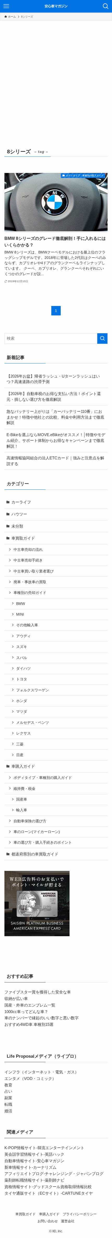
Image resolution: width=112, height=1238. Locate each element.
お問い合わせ (48, 1221)
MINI (20, 614)
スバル (21, 658)
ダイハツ (23, 668)
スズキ (21, 647)
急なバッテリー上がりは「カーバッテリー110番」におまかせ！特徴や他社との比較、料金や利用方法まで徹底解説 (55, 417)
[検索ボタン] (105, 6)
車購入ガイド (23, 766)
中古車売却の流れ (28, 549)
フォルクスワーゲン (32, 690)
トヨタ (21, 679)
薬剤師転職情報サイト (23, 1180)
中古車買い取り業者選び (34, 571)
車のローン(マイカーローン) (37, 832)
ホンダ (21, 701)
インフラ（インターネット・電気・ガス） (41, 1072)
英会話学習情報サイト (23, 1154)
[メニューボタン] (6, 6)
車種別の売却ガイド (30, 593)
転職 (8, 1104)
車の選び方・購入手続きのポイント (43, 842)
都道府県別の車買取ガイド (34, 854)
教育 (8, 1085)
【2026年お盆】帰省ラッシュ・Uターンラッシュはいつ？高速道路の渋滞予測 (53, 379)
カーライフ (21, 502)
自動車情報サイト (20, 1161)
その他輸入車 (27, 625)
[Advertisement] (56, 80)
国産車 (21, 799)
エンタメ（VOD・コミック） (30, 1078)
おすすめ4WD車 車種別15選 (28, 1024)
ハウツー (19, 514)
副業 (8, 1098)
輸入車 (21, 810)
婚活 (8, 1111)
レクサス (23, 733)
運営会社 (67, 1221)
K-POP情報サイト (20, 1148)
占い (8, 1091)
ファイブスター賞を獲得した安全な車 (37, 992)
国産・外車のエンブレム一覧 (29, 1005)
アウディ (23, 636)
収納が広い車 (16, 998)
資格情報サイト (18, 1186)
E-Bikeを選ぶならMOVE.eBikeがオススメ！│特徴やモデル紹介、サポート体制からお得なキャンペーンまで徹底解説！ (56, 440)
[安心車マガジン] (56, 6)
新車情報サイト (18, 1167)
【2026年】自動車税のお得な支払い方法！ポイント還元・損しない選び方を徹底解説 (54, 396)
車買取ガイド (23, 538)
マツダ (21, 711)
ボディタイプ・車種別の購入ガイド (43, 778)
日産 (19, 755)
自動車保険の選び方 (30, 821)
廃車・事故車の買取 (30, 582)
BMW (20, 603)
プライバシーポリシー (80, 1214)
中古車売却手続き (28, 560)
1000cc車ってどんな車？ (26, 1011)
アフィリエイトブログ (23, 1173)
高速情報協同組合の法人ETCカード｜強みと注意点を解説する (55, 461)
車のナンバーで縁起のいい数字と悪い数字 (41, 1018)
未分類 (17, 526)
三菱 (19, 744)
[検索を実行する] (102, 338)
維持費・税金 (24, 788)
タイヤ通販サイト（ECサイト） (32, 1193)
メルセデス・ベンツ (32, 722)
